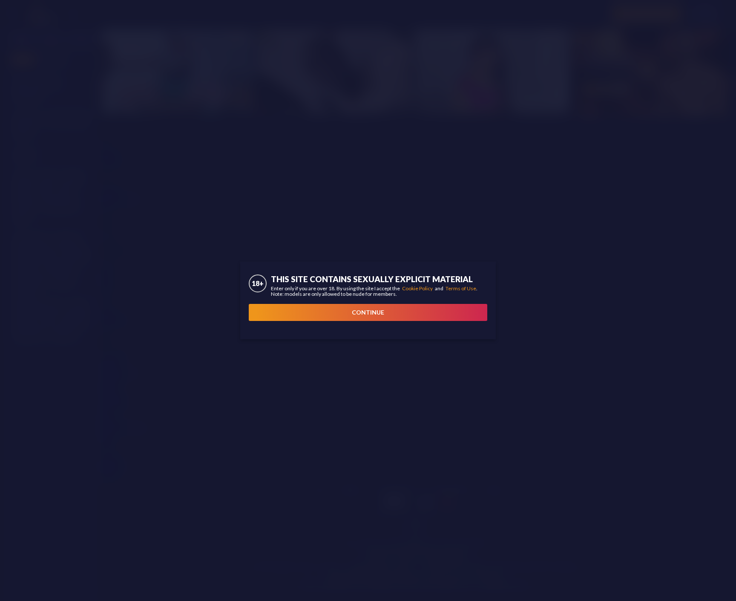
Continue (368, 312)
